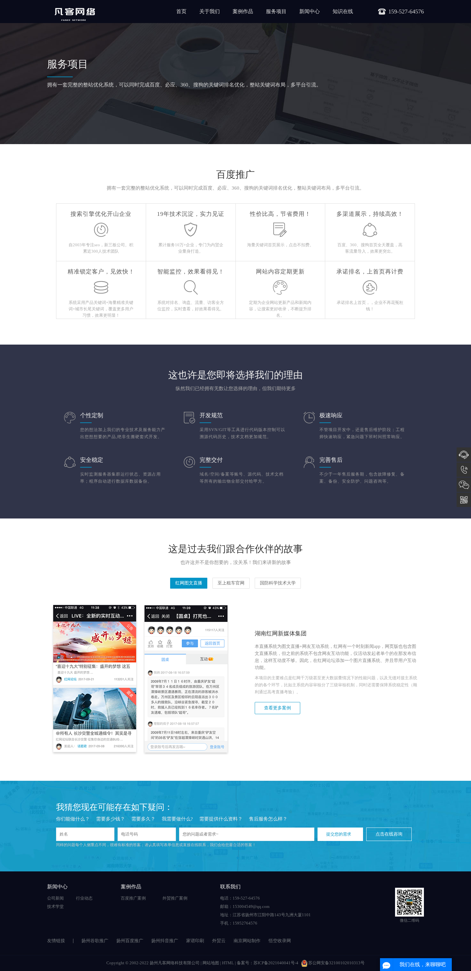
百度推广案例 (133, 898)
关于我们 (209, 11)
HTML (228, 962)
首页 (181, 11)
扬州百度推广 (129, 940)
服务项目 (276, 11)
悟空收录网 (280, 940)
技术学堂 (55, 906)
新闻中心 (309, 11)
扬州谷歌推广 (94, 940)
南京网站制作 (247, 940)
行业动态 (84, 898)
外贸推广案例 (174, 898)
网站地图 (210, 962)
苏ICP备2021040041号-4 (275, 962)
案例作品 (243, 11)
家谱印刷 (195, 940)
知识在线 (343, 11)
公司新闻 (55, 898)
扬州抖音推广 (164, 940)
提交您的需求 (338, 834)
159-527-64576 (464, 469)
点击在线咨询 (389, 834)
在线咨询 (464, 454)
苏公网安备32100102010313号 (336, 962)
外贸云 (219, 940)
